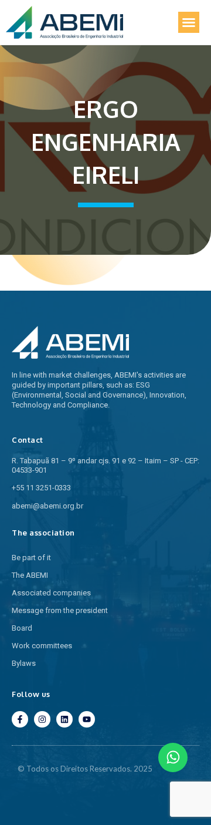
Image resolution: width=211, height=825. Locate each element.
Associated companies (51, 592)
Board (22, 628)
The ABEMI (30, 575)
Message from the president (60, 610)
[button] (188, 22)
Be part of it (31, 557)
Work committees (42, 645)
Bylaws (24, 663)
